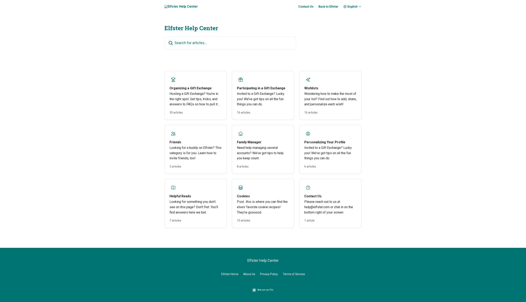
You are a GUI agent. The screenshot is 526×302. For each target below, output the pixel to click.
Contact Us (306, 6)
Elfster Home (229, 274)
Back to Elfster (328, 6)
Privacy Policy (269, 274)
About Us (249, 274)
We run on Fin (265, 289)
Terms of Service (294, 274)
